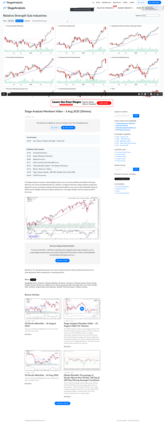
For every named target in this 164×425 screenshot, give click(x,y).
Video (125, 2)
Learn (131, 2)
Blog (98, 2)
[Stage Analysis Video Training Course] (82, 103)
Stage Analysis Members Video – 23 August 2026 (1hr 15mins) (81, 324)
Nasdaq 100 (106, 2)
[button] (13, 2)
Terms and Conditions (122, 420)
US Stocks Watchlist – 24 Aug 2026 (41, 375)
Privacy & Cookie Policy (133, 420)
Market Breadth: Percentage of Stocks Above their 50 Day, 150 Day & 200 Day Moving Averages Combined (82, 377)
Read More (28, 334)
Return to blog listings (125, 174)
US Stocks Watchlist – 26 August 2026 (40, 324)
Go (136, 115)
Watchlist (117, 2)
